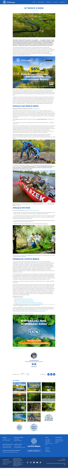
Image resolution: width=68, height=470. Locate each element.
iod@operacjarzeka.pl (14, 452)
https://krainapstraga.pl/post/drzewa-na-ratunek (24, 313)
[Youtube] (37, 462)
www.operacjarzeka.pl (34, 210)
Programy (49, 2)
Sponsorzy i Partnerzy (49, 443)
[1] (13, 305)
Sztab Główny (47, 440)
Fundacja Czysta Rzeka (7, 461)
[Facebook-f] (27, 462)
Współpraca (47, 450)
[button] (48, 374)
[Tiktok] (40, 462)
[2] (27, 47)
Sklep (46, 444)
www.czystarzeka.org (17, 348)
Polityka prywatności (61, 460)
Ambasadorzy (47, 442)
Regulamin (57, 442)
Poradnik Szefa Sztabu (59, 440)
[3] (47, 132)
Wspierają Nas (47, 451)
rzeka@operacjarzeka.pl (7, 447)
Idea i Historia (47, 439)
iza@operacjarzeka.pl (18, 440)
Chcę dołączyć (41, 2)
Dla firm (55, 2)
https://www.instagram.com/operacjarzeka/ (25, 301)
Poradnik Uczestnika (58, 439)
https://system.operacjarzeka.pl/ (33, 305)
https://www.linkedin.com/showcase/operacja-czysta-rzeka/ (31, 304)
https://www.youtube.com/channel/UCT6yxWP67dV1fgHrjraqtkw (29, 302)
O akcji (33, 2)
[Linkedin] (35, 364)
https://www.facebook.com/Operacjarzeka (24, 300)
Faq (56, 443)
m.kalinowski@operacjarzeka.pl (19, 447)
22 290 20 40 (8, 439)
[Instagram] (31, 462)
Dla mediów (62, 2)
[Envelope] (33, 364)
